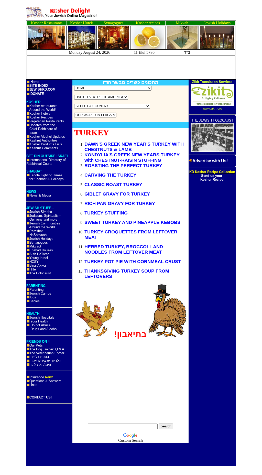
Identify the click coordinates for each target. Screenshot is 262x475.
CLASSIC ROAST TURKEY (113, 184)
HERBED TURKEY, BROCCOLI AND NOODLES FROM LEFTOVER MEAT (123, 249)
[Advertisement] (23, 79)
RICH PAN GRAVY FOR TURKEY (119, 203)
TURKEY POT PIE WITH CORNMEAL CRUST (132, 261)
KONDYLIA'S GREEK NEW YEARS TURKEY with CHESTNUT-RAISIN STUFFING (132, 157)
